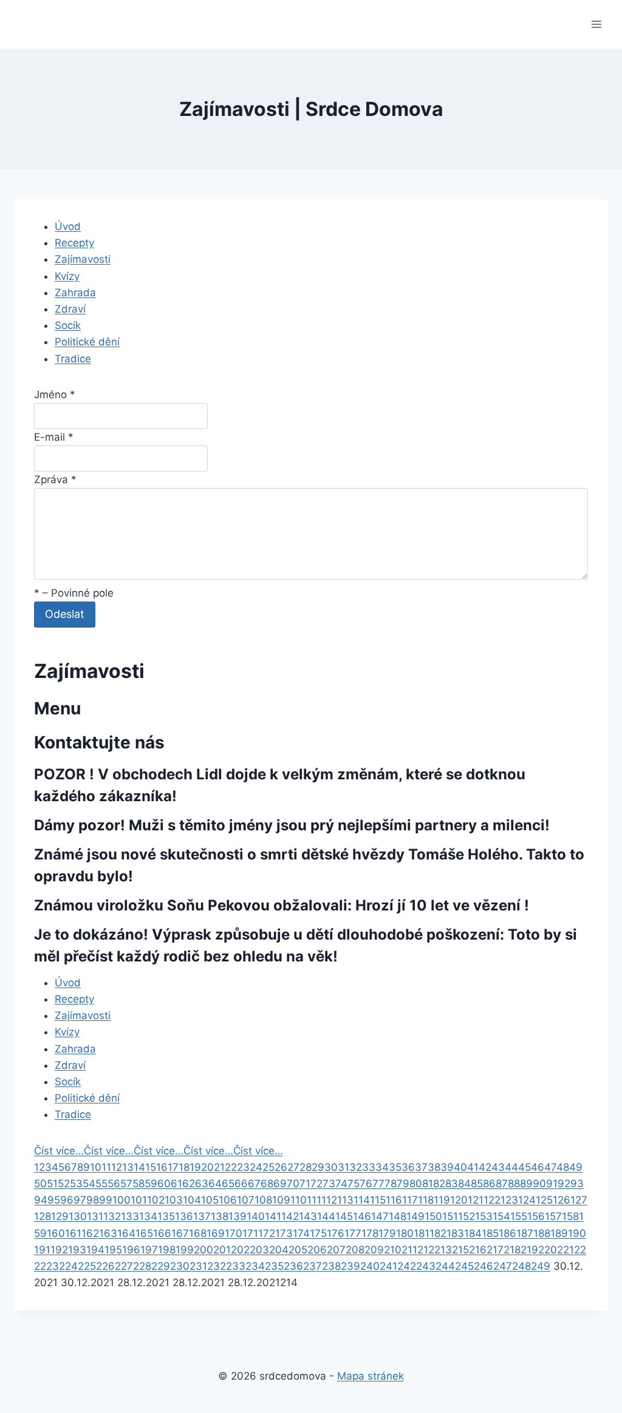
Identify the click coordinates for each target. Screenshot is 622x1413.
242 (406, 1266)
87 (502, 1184)
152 (466, 1216)
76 (366, 1184)
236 (293, 1266)
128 (42, 1216)
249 (540, 1266)
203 (259, 1250)
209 (374, 1250)
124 (527, 1200)
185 (490, 1233)
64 (215, 1184)
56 (114, 1184)
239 (350, 1266)
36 (408, 1167)
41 (473, 1167)
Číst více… (59, 1151)
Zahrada (75, 292)
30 (331, 1167)
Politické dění (87, 342)
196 (131, 1250)
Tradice (73, 359)
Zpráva (55, 479)
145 (344, 1216)
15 (150, 1167)
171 (250, 1233)
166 (162, 1233)
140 (256, 1216)
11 (106, 1167)
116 (394, 1200)
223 (49, 1266)
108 (263, 1200)
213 (443, 1250)
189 (559, 1233)
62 (188, 1184)
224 (68, 1266)
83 (451, 1184)
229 (160, 1266)
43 (498, 1167)
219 (529, 1250)
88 (514, 1184)
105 (210, 1200)
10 (95, 1167)
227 (124, 1266)
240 (370, 1266)
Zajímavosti (83, 259)
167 (180, 1233)
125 (544, 1200)
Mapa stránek (370, 1376)
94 (40, 1200)
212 (425, 1250)
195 (113, 1250)
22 (231, 1167)
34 (382, 1167)
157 (553, 1216)
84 (464, 1184)
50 (40, 1184)
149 (415, 1216)
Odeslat (64, 614)
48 (562, 1167)
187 (524, 1233)
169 (216, 1233)
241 (388, 1266)
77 (378, 1184)
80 (415, 1184)
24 (256, 1167)
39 (447, 1167)
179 (387, 1233)
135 (166, 1216)
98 (92, 1200)
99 (105, 1200)
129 (60, 1216)
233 (235, 1266)
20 (207, 1167)
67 (254, 1184)
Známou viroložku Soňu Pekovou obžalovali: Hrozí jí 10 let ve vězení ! (281, 905)
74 (341, 1184)
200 (203, 1250)
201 (222, 1250)
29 (318, 1167)
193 (77, 1250)
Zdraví (70, 309)
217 (495, 1250)
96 (66, 1200)
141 (273, 1216)
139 (237, 1216)
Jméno (54, 394)
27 (293, 1167)
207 (336, 1250)
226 (105, 1266)
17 (173, 1167)
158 (570, 1216)
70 (293, 1184)
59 (151, 1184)
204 (279, 1250)
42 (485, 1167)
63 (201, 1184)
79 (403, 1184)
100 (121, 1200)
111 (314, 1200)
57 (126, 1184)
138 (219, 1216)
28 (305, 1167)
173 (284, 1233)
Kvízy (67, 276)
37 (421, 1167)
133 (130, 1216)
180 (405, 1233)
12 (116, 1167)
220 (547, 1250)
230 (180, 1266)
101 (139, 1200)
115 (378, 1200)
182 (437, 1233)
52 (64, 1184)
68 (267, 1184)
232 (216, 1266)
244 (445, 1266)
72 (316, 1184)
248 (521, 1266)
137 (202, 1216)
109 (281, 1200)
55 (101, 1184)
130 (78, 1216)
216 (478, 1250)
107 (246, 1200)
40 (460, 1167)
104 (192, 1200)
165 (144, 1233)
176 (335, 1233)
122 (492, 1200)
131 (95, 1216)
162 (90, 1233)
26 (281, 1167)
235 (274, 1266)
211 (409, 1250)
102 (156, 1200)
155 (518, 1216)
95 (53, 1200)
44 (511, 1167)
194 (95, 1250)
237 (312, 1266)
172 (266, 1233)
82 (439, 1184)
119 (442, 1200)
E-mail (53, 437)
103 (174, 1200)
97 (79, 1200)
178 (369, 1233)
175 (318, 1233)
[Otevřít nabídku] (596, 24)
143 (308, 1216)
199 (185, 1250)
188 (541, 1233)
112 (329, 1200)
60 (164, 1184)
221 (565, 1250)
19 (195, 1167)
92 (564, 1184)
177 (352, 1233)
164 (126, 1233)
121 (476, 1200)
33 (368, 1167)
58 (138, 1184)
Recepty (74, 243)
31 (343, 1167)
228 (142, 1266)
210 (393, 1250)
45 (524, 1167)
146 (362, 1216)
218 (512, 1250)
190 (577, 1233)
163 (108, 1233)
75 (353, 1184)
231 (198, 1266)
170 (233, 1233)
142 (290, 1216)
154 (501, 1216)
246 (483, 1266)
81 (427, 1184)
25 (268, 1167)
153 (484, 1216)
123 (509, 1200)
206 (317, 1250)
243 (426, 1266)
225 (87, 1266)
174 (301, 1233)
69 (280, 1184)
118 (426, 1200)
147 (380, 1216)
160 (56, 1233)
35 (395, 1167)
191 (42, 1250)
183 (455, 1233)
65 (228, 1184)
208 (355, 1250)
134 (148, 1216)
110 (298, 1200)
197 (149, 1250)
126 (561, 1200)
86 (489, 1184)
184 (473, 1233)
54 (89, 1184)
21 (219, 1167)
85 (477, 1184)
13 (128, 1167)
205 (298, 1250)
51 (52, 1184)
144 (326, 1216)
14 (139, 1167)
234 (255, 1266)
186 (507, 1233)
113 (345, 1200)
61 (176, 1184)
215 (460, 1250)
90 (539, 1184)
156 (536, 1216)
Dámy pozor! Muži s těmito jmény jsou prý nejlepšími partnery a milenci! (292, 825)
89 (526, 1184)
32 (355, 1167)
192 (59, 1250)
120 (459, 1200)
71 (304, 1184)
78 (390, 1184)
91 (552, 1184)
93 (577, 1184)
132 (112, 1216)
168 (198, 1233)
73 (329, 1184)
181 (421, 1233)
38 (434, 1167)
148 (397, 1216)
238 (331, 1266)
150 (433, 1216)
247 (502, 1266)
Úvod (68, 226)
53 (76, 1184)
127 (578, 1200)
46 (537, 1167)
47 (550, 1167)
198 (167, 1250)
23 (243, 1167)
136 (184, 1216)
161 (73, 1233)
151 (450, 1216)
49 (576, 1167)
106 (228, 1200)
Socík (68, 325)
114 (362, 1200)
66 (241, 1184)
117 (410, 1200)
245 (464, 1266)
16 (162, 1167)
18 (184, 1167)
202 (240, 1250)
